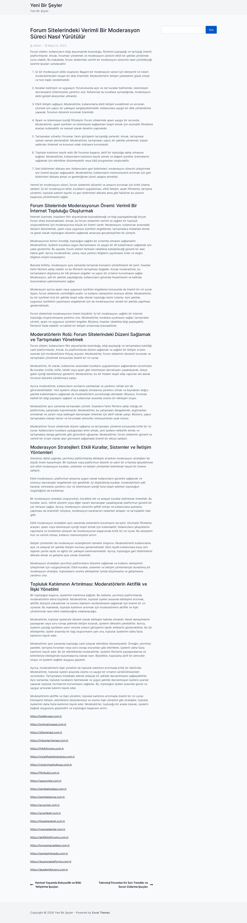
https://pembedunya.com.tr (47, 797)
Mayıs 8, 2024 (57, 45)
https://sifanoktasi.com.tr (46, 732)
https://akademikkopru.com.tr (49, 869)
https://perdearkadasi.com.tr (48, 789)
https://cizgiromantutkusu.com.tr (51, 764)
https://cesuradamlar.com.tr (47, 829)
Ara (211, 29)
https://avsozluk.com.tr (45, 805)
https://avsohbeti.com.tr (45, 813)
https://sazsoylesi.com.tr (45, 780)
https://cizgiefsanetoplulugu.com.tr (52, 756)
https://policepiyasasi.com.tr (48, 724)
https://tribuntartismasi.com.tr (49, 740)
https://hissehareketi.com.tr (47, 821)
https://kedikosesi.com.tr (46, 716)
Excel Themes (101, 912)
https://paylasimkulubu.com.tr (49, 853)
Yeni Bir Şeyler (46, 5)
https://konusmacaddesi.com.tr (50, 845)
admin (37, 45)
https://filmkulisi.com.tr (44, 772)
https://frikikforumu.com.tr (47, 748)
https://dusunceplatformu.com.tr (50, 861)
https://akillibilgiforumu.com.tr (49, 837)
